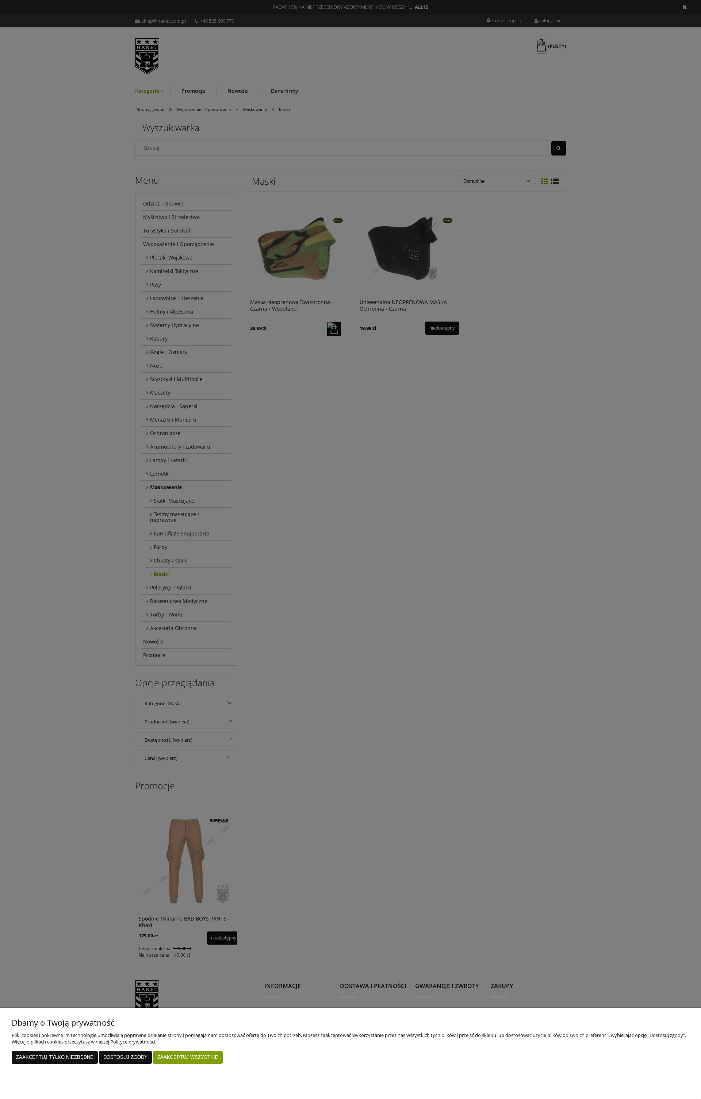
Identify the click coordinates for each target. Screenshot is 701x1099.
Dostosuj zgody (125, 1057)
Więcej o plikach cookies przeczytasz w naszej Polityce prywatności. (84, 1041)
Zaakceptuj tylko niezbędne (54, 1057)
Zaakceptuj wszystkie (187, 1057)
